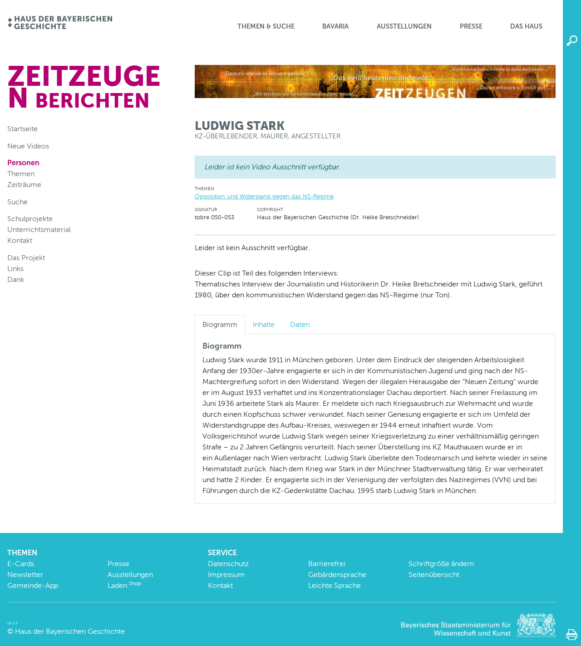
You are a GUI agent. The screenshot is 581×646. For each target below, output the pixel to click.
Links (15, 268)
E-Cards (20, 563)
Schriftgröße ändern (441, 563)
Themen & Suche (266, 26)
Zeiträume (24, 184)
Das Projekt (26, 257)
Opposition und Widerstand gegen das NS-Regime (264, 196)
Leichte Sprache (334, 585)
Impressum (226, 574)
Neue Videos (28, 146)
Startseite (22, 129)
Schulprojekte (30, 218)
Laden (124, 585)
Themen (20, 174)
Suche (17, 202)
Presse (471, 26)
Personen (23, 162)
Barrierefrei (326, 563)
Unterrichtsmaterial (39, 229)
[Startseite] (59, 23)
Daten (300, 324)
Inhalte (264, 324)
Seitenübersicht (434, 574)
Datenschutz (228, 563)
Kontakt (19, 240)
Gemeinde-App (32, 585)
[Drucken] (572, 635)
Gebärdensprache (337, 574)
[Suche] (572, 41)
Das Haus (526, 26)
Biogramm (219, 324)
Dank (15, 279)
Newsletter (25, 574)
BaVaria (335, 26)
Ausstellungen (404, 26)
